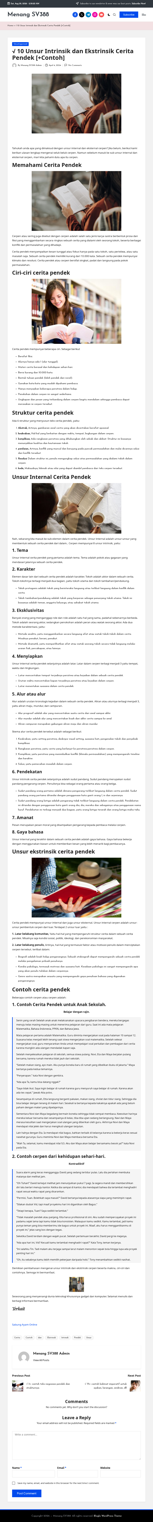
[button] (129, 15)
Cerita (17, 1338)
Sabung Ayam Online (24, 1324)
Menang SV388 (28, 15)
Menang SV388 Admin (51, 1353)
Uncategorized (20, 44)
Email (61, 1468)
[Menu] (144, 15)
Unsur (88, 1338)
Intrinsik (64, 1338)
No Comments (75, 65)
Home (10, 26)
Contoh (29, 1338)
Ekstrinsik (51, 1338)
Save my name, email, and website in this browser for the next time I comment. (58, 1483)
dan (40, 1338)
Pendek (77, 1338)
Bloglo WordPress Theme (108, 1516)
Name (17, 1468)
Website (105, 1468)
